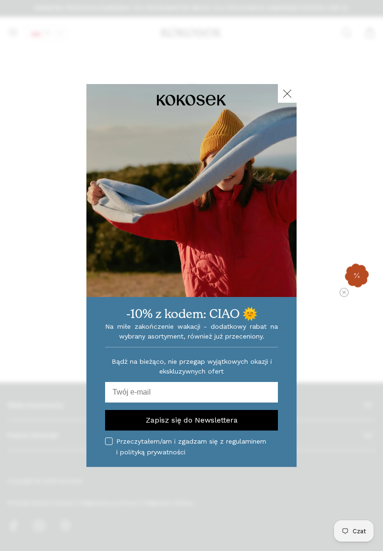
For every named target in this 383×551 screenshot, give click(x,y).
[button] (357, 275)
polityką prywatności (152, 452)
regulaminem (246, 441)
